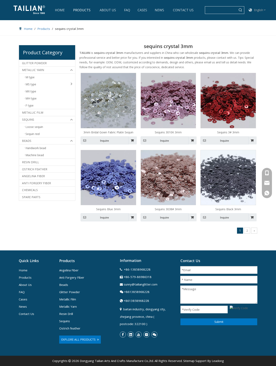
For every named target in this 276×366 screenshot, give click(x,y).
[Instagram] (146, 334)
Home (23, 270)
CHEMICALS (30, 190)
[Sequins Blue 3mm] (108, 177)
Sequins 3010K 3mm (168, 132)
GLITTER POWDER (34, 63)
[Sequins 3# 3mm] (228, 100)
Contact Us (26, 314)
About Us (25, 285)
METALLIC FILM (32, 112)
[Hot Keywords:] (240, 10)
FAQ (22, 292)
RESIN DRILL (30, 162)
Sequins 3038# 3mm (168, 209)
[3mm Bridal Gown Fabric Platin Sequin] (108, 100)
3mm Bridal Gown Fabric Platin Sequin (108, 132)
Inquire (104, 140)
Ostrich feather (69, 328)
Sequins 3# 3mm (228, 132)
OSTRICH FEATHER (34, 169)
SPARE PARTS (31, 197)
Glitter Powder (69, 292)
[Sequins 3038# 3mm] (168, 177)
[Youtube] (139, 334)
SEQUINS (28, 119)
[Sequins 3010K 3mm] (168, 100)
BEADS (26, 141)
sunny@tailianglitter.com (140, 284)
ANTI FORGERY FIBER (36, 183)
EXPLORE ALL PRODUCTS (79, 339)
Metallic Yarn (68, 306)
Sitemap (189, 361)
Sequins (64, 321)
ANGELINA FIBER (33, 176)
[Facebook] (123, 334)
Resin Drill (66, 314)
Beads (63, 285)
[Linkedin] (131, 334)
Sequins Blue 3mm (108, 209)
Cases (23, 299)
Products (25, 277)
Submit (218, 322)
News (23, 306)
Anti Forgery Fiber (71, 277)
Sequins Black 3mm (228, 209)
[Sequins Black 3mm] (228, 177)
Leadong (218, 361)
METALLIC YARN (33, 70)
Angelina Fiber (69, 270)
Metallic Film (67, 299)
